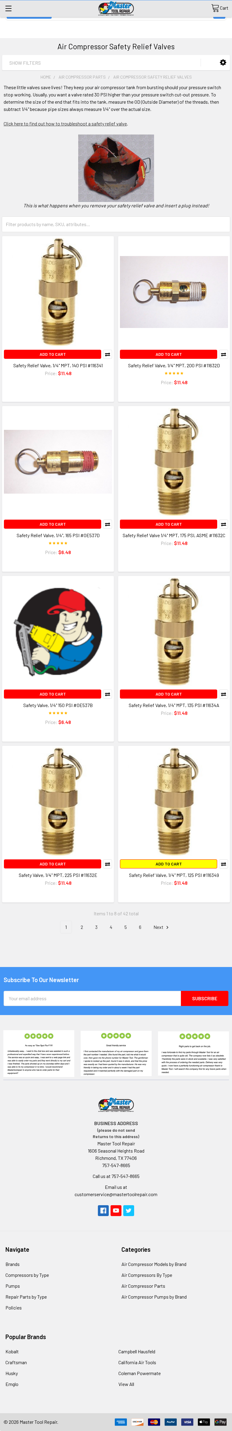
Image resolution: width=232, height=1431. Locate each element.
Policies (13, 1307)
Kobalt (12, 1351)
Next (158, 927)
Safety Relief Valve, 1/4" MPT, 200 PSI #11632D (174, 365)
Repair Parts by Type (26, 1297)
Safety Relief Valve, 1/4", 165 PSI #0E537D (58, 535)
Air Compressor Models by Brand (153, 1264)
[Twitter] (128, 1210)
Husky (11, 1373)
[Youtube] (116, 1210)
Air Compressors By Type (146, 1275)
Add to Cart (53, 354)
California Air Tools (137, 1362)
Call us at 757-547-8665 (116, 1176)
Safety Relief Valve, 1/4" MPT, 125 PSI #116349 (174, 875)
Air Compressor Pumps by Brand (154, 1297)
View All (126, 1384)
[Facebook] (103, 1210)
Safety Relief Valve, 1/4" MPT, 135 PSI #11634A (174, 705)
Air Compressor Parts (143, 1286)
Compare (107, 354)
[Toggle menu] (8, 8)
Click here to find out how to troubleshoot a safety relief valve (65, 123)
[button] (223, 62)
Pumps (12, 1286)
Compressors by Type (27, 1275)
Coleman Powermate (139, 1373)
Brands (12, 1264)
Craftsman (16, 1362)
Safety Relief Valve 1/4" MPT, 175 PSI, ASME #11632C (174, 535)
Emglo (11, 1384)
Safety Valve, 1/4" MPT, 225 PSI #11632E (58, 875)
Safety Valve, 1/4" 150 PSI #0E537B (58, 705)
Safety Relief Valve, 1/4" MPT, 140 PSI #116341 (58, 365)
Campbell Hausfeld (136, 1351)
